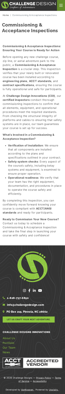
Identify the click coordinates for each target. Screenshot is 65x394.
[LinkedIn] (35, 291)
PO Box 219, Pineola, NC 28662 (27, 311)
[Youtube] (40, 291)
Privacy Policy (43, 378)
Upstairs (54, 389)
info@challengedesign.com (25, 304)
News (6, 352)
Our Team (9, 347)
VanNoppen (27, 389)
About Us (9, 338)
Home (6, 15)
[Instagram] (25, 291)
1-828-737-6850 (17, 298)
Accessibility (39, 381)
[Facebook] (30, 291)
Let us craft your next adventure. (28, 319)
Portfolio (8, 343)
